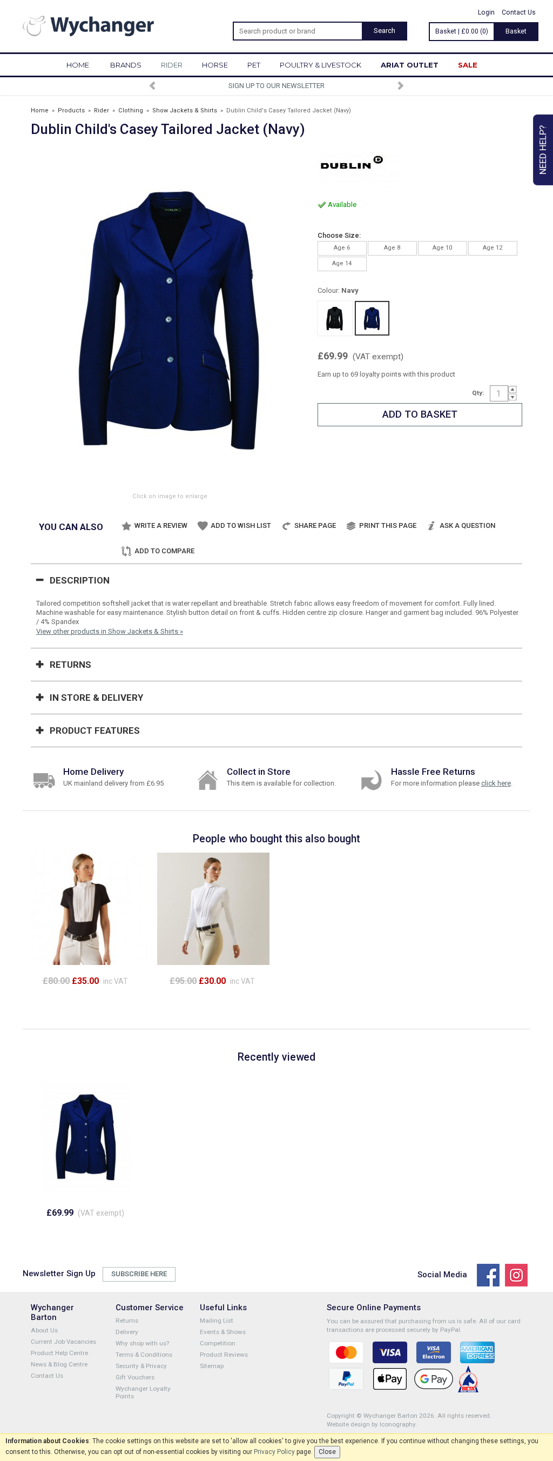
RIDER (172, 65)
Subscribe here (139, 1274)
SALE (467, 65)
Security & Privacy (141, 1366)
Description (80, 580)
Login (486, 12)
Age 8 (392, 247)
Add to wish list (241, 525)
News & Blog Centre (59, 1364)
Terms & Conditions (144, 1354)
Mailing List (216, 1320)
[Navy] (372, 318)
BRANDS (125, 65)
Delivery (127, 1332)
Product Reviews (224, 1354)
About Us (44, 1330)
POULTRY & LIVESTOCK (320, 65)
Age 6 (342, 247)
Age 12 (492, 247)
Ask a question (467, 525)
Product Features (95, 730)
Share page (315, 525)
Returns (70, 664)
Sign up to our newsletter (276, 86)
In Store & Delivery (96, 697)
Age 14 (342, 263)
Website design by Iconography (371, 1424)
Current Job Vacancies (63, 1341)
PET (253, 65)
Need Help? (542, 150)
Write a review (160, 525)
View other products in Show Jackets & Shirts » (109, 631)
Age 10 (442, 247)
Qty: (478, 393)
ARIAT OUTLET (410, 65)
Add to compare (164, 551)
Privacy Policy (274, 1452)
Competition (217, 1343)
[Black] (335, 318)
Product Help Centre (59, 1353)
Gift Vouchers (135, 1377)
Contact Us (519, 12)
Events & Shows (223, 1332)
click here (496, 783)
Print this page (387, 525)
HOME (77, 65)
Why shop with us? (142, 1343)
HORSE (215, 65)
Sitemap (212, 1366)
